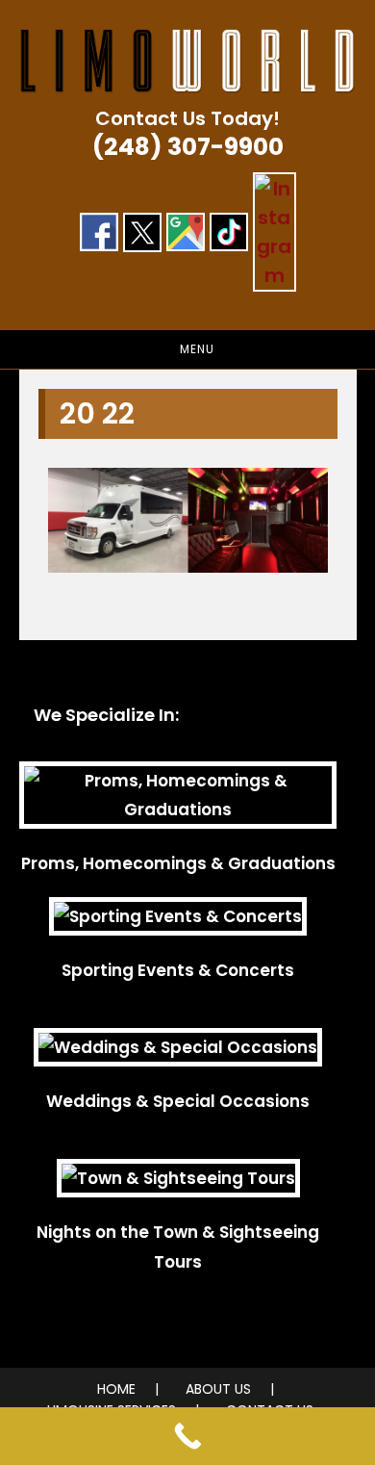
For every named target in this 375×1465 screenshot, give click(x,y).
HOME (116, 1389)
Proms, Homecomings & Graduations (178, 863)
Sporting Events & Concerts (178, 970)
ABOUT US (218, 1389)
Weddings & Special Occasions (178, 1101)
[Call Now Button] (187, 1436)
